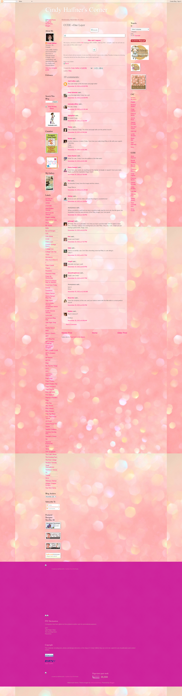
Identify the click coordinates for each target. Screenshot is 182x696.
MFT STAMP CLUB (52, 350)
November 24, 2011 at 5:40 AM (77, 132)
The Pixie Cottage (51, 460)
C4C (47, 233)
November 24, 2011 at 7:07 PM (77, 242)
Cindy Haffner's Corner (77, 9)
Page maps (49, 378)
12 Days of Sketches (49, 199)
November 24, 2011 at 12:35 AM (78, 109)
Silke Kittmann (133, 143)
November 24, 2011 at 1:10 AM (77, 121)
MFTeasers (49, 357)
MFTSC (48, 360)
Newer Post (67, 333)
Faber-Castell (50, 265)
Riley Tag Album (50, 414)
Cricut (47, 254)
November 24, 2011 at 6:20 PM (77, 230)
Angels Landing (50, 217)
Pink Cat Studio (50, 392)
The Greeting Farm (51, 457)
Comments (51, 508)
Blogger (112, 682)
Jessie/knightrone (74, 273)
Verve (47, 478)
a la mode (49, 205)
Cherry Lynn (49, 242)
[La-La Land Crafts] (140, 59)
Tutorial (48, 475)
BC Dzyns (49, 225)
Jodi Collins (72, 81)
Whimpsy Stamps (51, 481)
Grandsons (49, 290)
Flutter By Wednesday (49, 277)
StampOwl (71, 115)
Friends (48, 288)
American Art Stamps (50, 213)
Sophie (48, 426)
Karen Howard (72, 167)
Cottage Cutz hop (51, 252)
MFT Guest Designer (49, 347)
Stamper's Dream (51, 436)
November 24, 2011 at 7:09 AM (77, 174)
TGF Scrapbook (50, 451)
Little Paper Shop (51, 322)
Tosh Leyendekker (133, 204)
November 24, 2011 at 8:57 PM (77, 278)
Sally (69, 248)
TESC (47, 449)
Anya (47, 222)
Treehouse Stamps (51, 470)
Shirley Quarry (133, 199)
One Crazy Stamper (49, 374)
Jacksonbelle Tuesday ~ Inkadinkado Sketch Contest (52, 305)
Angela (133, 102)
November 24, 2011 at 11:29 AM (78, 190)
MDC (47, 330)
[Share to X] (98, 68)
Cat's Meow (49, 236)
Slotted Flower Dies (52, 424)
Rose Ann (71, 298)
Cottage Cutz (50, 249)
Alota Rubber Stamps (50, 209)
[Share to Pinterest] (102, 68)
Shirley (70, 196)
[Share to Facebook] (100, 68)
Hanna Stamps (50, 293)
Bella (47, 228)
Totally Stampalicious (50, 466)
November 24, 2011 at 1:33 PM (77, 201)
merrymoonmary (96, 682)
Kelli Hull (133, 131)
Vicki (132, 147)
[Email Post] (91, 68)
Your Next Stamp (51, 488)
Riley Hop (49, 403)
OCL (47, 371)
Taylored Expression (49, 442)
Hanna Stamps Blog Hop (50, 297)
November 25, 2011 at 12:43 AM (78, 291)
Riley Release (50, 411)
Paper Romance (51, 386)
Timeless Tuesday (51, 462)
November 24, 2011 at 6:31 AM (77, 161)
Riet (69, 181)
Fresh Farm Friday (51, 285)
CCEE (81, 42)
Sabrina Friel (133, 195)
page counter (49, 663)
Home (94, 333)
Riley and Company (94, 40)
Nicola (70, 138)
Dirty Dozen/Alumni (52, 260)
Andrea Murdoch (133, 98)
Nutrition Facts (69, 569)
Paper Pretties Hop (51, 384)
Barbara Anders (133, 105)
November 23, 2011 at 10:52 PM (78, 86)
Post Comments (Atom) (77, 337)
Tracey (70, 127)
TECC (47, 446)
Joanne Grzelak (133, 123)
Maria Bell (132, 139)
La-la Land (49, 315)
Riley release (50, 408)
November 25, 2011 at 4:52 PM (77, 305)
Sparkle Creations (51, 429)
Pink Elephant (50, 395)
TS (46, 472)
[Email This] (95, 68)
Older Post (122, 333)
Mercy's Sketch (50, 333)
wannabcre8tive (73, 104)
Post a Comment (71, 324)
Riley (70, 71)
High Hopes (49, 300)
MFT (47, 336)
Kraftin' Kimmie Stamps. (50, 311)
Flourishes (49, 271)
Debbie (70, 311)
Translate (137, 35)
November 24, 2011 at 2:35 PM (77, 215)
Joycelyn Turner (133, 127)
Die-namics (49, 257)
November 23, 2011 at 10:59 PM (78, 98)
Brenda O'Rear (133, 165)
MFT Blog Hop (50, 339)
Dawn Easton (72, 156)
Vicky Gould (133, 209)
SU (46, 439)
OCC (47, 368)
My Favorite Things (51, 366)
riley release (49, 405)
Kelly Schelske (73, 92)
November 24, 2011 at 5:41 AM (77, 149)
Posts (50, 505)
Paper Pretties (50, 381)
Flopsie (48, 268)
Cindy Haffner (75, 68)
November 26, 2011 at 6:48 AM (77, 320)
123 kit (48, 203)
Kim (69, 236)
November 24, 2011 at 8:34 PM (77, 267)
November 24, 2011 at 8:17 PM (77, 255)
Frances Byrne (133, 114)
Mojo (47, 363)
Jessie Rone (133, 118)
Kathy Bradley (133, 187)
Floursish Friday (50, 273)
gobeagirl (71, 221)
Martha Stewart (50, 328)
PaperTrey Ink (50, 389)
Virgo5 (70, 261)
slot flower (49, 421)
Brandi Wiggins (133, 161)
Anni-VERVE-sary (51, 220)
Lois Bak (133, 191)
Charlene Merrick (133, 170)
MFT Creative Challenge (50, 342)
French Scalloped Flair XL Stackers (51, 281)
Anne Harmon (133, 157)
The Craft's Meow (51, 454)
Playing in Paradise (51, 397)
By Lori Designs (50, 231)
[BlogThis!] (97, 68)
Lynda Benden (133, 134)
